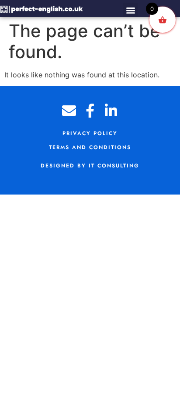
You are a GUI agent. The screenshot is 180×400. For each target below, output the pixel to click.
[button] (130, 10)
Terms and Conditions (90, 147)
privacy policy (90, 133)
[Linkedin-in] (111, 111)
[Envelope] (69, 111)
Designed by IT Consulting (90, 166)
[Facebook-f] (90, 111)
